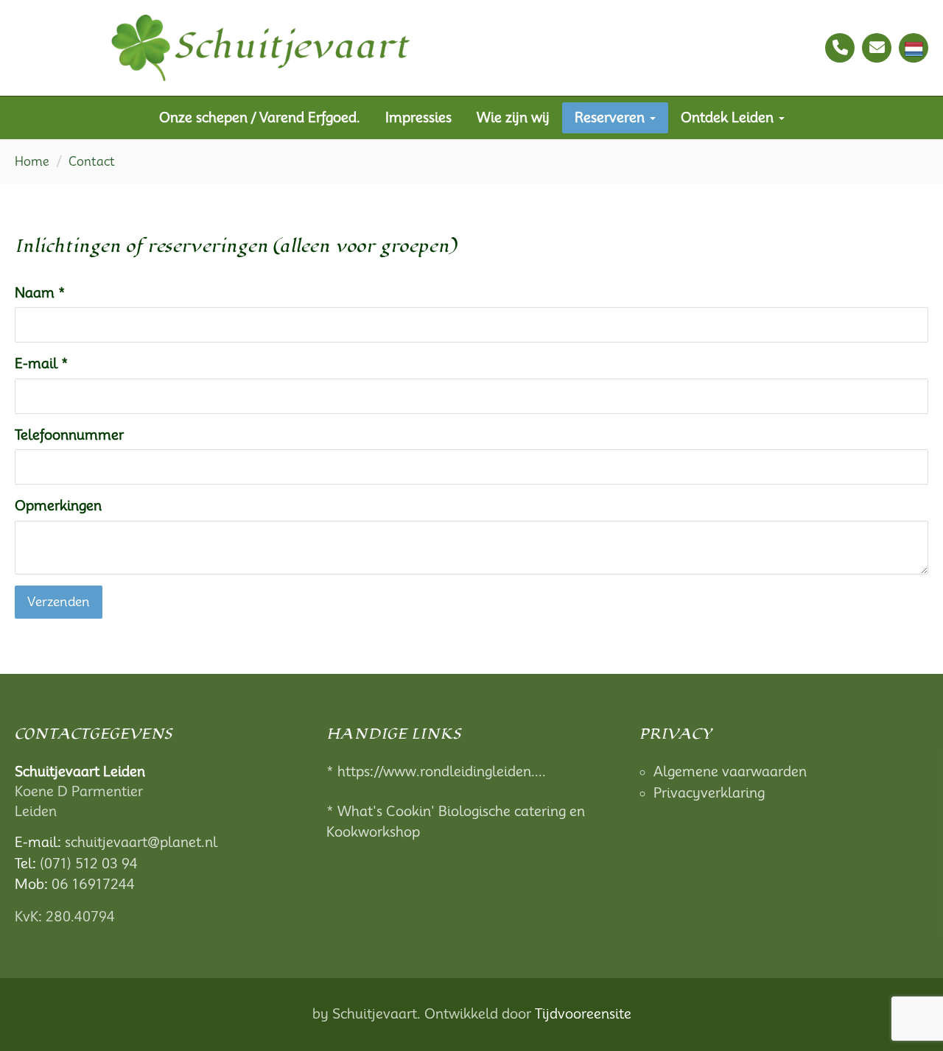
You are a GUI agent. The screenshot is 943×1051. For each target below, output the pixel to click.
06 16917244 (93, 884)
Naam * (40, 292)
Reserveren (611, 117)
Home (32, 162)
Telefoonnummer (69, 435)
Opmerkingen (58, 505)
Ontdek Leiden (729, 117)
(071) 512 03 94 (89, 863)
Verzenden (58, 601)
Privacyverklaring (709, 793)
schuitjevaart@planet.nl (141, 842)
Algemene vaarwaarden (730, 771)
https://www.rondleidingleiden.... (441, 771)
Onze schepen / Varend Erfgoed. (259, 117)
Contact (92, 162)
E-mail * (42, 363)
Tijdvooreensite (583, 1014)
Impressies (418, 117)
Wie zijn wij (513, 117)
